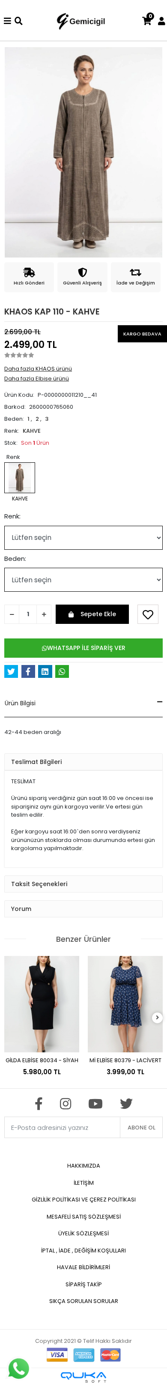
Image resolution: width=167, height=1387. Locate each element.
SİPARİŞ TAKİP (84, 1284)
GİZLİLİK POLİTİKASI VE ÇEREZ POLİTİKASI (84, 1199)
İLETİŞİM (84, 1183)
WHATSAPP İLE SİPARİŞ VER (86, 648)
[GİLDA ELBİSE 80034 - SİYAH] (41, 1004)
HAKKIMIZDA (83, 1166)
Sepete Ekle (98, 614)
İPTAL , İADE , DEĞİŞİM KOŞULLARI (83, 1250)
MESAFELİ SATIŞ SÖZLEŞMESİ (84, 1217)
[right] (157, 1018)
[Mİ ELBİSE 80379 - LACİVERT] (125, 1004)
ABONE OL (141, 1127)
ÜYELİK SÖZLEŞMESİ (83, 1233)
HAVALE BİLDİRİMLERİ (83, 1267)
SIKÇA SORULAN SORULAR (83, 1301)
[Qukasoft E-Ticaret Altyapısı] (83, 1377)
